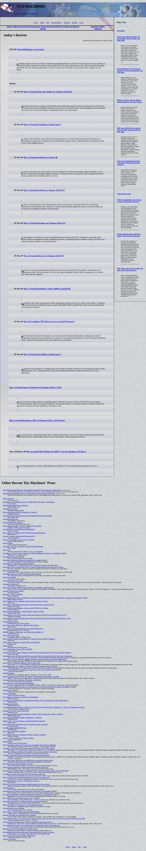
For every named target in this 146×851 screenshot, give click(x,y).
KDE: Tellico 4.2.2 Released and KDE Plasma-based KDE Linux (24, 533)
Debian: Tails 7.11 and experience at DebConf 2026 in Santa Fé (24, 721)
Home (36, 22)
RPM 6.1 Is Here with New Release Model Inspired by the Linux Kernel (129, 101)
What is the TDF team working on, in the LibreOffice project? (23, 805)
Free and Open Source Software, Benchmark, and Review (22, 680)
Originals (67, 22)
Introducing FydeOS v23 (11, 584)
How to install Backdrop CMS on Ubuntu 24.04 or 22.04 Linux (37, 420)
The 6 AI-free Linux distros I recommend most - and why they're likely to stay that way (31, 825)
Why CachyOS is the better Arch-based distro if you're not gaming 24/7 (26, 777)
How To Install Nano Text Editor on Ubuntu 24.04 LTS (48, 92)
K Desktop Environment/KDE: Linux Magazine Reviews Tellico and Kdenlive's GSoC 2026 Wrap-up (35, 700)
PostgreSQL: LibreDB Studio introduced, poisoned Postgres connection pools (28, 605)
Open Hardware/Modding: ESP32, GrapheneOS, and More (22, 526)
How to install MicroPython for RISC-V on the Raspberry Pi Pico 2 (56, 451)
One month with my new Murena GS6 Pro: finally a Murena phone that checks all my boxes (33, 567)
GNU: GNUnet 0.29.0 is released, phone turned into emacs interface (25, 601)
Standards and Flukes (10, 509)
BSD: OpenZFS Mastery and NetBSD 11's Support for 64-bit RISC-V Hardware (29, 639)
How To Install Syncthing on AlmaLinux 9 (42, 124)
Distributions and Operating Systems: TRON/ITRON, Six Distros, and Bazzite (28, 502)
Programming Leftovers (10, 519)
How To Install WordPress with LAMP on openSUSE (47, 289)
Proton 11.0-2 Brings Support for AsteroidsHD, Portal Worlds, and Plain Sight (128, 38)
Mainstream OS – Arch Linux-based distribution (18, 683)
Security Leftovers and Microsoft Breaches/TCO (19, 536)
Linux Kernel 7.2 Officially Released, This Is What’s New (21, 663)
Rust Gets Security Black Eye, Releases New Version (21, 625)
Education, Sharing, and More (13, 594)
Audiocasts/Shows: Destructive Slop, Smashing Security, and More (25, 724)
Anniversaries (7, 690)
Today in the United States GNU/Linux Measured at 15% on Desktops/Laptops (29, 670)
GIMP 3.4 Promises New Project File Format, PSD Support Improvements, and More (31, 676)
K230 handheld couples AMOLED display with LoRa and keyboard (129, 235)
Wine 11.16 (6, 550)
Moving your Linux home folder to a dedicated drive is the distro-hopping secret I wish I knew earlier (36, 771)
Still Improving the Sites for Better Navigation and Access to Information (27, 791)
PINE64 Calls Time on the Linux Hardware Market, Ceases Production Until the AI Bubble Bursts (35, 659)
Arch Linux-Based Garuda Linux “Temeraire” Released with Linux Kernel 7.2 (128, 163)
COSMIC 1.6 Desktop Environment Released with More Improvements (26, 755)
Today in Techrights (9, 577)
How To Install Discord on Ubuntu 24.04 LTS (44, 256)
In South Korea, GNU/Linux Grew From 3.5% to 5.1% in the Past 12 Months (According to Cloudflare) (36, 687)
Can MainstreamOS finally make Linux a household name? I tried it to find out (28, 832)
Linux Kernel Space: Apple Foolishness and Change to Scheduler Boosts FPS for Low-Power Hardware (37, 652)
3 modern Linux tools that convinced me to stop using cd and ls (24, 774)
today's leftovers (8, 498)
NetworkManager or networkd (30, 49)
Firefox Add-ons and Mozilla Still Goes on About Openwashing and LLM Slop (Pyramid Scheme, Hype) (37, 618)
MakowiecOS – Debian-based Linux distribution (18, 563)
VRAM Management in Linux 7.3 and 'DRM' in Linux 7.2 (21, 781)
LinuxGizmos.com (124, 194)
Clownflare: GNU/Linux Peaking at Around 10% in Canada (22, 560)
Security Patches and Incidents (13, 591)
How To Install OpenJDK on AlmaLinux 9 (42, 354)
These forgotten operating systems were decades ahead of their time (25, 767)
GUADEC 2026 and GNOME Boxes (14, 728)
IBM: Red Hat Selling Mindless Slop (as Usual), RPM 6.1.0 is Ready (25, 608)
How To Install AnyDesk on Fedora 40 (40, 157)
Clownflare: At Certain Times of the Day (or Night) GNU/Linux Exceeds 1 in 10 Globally (31, 553)
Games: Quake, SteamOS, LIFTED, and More (18, 738)
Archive (74, 22)
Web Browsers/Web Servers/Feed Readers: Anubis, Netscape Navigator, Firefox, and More (33, 714)
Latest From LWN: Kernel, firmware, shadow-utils (19, 836)
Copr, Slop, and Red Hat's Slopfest (14, 731)
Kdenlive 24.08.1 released (98, 28)
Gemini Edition (56, 22)
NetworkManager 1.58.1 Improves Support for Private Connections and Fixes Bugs (130, 70)
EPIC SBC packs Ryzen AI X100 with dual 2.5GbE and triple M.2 (130, 269)
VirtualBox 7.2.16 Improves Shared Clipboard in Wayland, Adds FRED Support (29, 748)
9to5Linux (121, 31)
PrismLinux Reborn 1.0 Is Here (13, 581)
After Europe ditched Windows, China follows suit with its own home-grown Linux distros (32, 490)
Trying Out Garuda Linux (11, 635)
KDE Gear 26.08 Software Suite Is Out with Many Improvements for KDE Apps (129, 130)
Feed (81, 22)
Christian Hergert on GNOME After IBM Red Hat (19, 529)
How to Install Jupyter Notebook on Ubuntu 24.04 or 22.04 (35, 387)
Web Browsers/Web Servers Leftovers (15, 505)
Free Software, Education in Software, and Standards (20, 697)
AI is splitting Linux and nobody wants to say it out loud (21, 798)
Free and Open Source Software (13, 557)
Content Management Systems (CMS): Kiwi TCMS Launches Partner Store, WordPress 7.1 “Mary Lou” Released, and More (44, 707)
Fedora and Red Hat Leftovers (13, 522)
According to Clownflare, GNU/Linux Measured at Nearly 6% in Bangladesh (27, 794)
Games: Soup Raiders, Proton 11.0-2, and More (18, 540)
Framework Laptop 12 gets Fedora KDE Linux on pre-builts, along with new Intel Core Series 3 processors (38, 656)
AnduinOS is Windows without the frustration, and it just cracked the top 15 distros (30, 752)
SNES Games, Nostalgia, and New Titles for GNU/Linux (21, 642)
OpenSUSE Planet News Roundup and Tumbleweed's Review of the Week (27, 516)
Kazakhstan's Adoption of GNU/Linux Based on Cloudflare (22, 801)
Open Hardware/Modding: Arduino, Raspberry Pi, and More (22, 717)
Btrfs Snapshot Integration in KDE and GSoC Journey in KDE (23, 611)
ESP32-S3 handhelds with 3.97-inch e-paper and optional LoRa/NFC (129, 201)
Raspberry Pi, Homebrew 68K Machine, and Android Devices (23, 628)
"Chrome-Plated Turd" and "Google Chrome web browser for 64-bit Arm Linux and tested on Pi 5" (35, 615)
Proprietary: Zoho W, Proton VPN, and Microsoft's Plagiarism (23, 546)
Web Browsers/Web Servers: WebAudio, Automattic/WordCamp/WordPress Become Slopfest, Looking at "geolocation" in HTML (45, 598)
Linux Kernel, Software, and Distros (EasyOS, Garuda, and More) (24, 735)
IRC (47, 22)
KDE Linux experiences (10, 570)
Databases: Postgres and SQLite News (16, 711)
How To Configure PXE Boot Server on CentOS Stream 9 (49, 321)
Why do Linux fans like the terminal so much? (18, 764)
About (42, 22)
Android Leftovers (9, 673)
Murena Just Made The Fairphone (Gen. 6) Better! (19, 815)
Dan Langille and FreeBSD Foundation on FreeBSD (20, 512)
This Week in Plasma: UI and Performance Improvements (22, 574)
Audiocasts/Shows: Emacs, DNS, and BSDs (18, 649)
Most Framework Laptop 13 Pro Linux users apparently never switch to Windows (29, 745)
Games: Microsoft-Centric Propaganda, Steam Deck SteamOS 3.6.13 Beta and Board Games (43, 28)
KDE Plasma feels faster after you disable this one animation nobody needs (28, 760)
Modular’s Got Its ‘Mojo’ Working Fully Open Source (20, 829)
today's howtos (8, 543)
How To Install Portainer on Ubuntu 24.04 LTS (44, 223)
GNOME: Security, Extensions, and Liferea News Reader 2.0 (23, 632)
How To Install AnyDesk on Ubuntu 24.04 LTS (44, 190)
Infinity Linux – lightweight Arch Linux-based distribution (21, 812)
